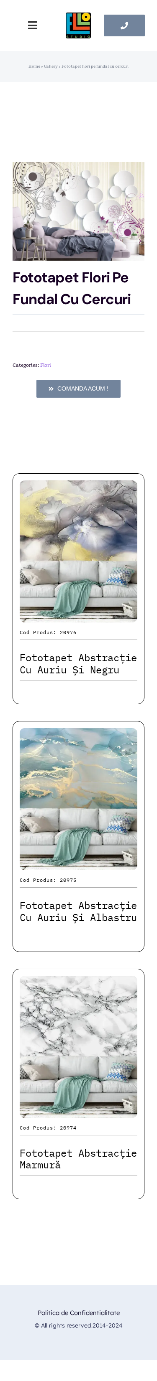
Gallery (51, 66)
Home (34, 66)
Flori (45, 365)
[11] (78, 17)
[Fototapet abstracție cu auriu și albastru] (78, 735)
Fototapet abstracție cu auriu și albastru (78, 911)
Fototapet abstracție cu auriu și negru (78, 663)
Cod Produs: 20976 (48, 632)
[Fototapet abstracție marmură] (78, 983)
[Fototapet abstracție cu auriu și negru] (78, 488)
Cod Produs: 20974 (48, 1128)
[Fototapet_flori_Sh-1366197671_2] (78, 211)
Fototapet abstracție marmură (78, 1159)
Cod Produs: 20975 (48, 880)
